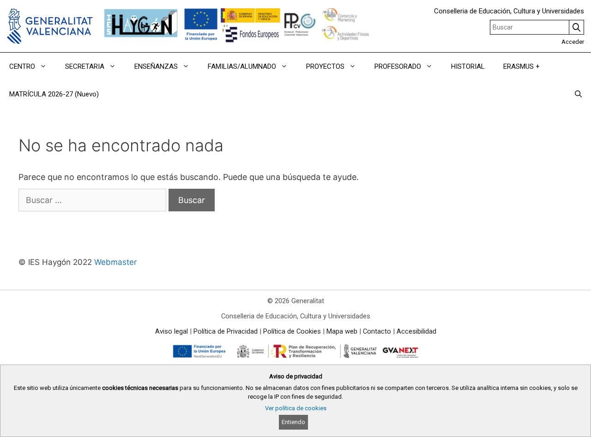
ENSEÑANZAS (156, 66)
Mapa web (341, 331)
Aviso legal (171, 331)
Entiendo (293, 422)
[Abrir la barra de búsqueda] (578, 94)
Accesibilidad (416, 331)
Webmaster (115, 262)
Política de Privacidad (225, 331)
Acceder (572, 41)
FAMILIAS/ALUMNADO (242, 66)
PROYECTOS (325, 66)
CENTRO (22, 66)
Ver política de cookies (295, 408)
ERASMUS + (521, 66)
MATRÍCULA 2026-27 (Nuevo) (54, 94)
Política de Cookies (292, 331)
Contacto (377, 331)
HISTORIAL (468, 66)
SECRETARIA (84, 66)
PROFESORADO (397, 66)
